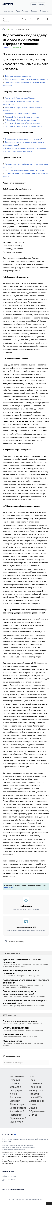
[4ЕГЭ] (7, 4)
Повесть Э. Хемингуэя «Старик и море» (22, 123)
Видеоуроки (36, 1090)
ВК (15, 1134)
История (15, 1100)
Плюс (34, 4)
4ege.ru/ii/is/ (9, 887)
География (16, 1090)
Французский (18, 1118)
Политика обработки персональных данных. (18, 1145)
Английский (17, 1111)
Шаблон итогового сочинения (18, 76)
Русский (15, 1079)
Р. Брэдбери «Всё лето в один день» (21, 120)
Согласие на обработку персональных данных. (19, 1147)
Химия (13, 1093)
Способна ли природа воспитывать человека (24, 170)
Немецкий (16, 1114)
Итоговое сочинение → (12, 19)
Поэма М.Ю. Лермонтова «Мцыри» (20, 98)
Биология (15, 1097)
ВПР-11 (33, 1114)
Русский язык (22, 11)
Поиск (41, 4)
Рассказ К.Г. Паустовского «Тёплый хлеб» (23, 126)
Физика (34, 11)
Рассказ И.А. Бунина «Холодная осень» (22, 117)
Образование (37, 1111)
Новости (34, 1093)
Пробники (35, 1086)
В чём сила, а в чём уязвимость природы (23, 139)
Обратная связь (9, 1176)
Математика (8, 11)
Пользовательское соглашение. (13, 1149)
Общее (33, 1107)
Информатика (18, 1107)
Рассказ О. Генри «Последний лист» (21, 114)
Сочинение (7, 48)
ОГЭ (31, 1076)
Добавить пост (8, 1180)
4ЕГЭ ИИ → (17, 48)
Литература (17, 1104)
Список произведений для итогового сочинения (26, 79)
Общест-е (15, 1086)
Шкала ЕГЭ (35, 1097)
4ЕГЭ (5, 1154)
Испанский (16, 1121)
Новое (32, 1104)
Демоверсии (36, 1100)
